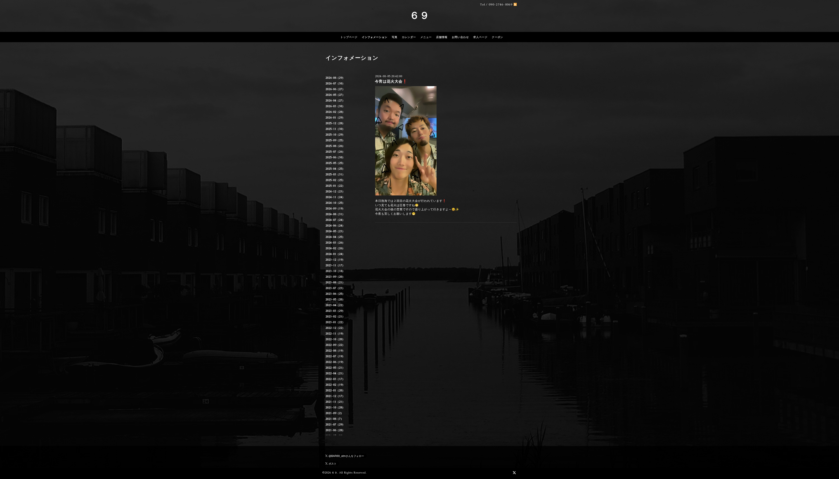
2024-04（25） (335, 237)
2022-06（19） (335, 362)
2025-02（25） (335, 180)
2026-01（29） (335, 117)
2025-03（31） (335, 174)
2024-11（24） (335, 197)
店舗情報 (441, 37)
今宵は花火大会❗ (391, 81)
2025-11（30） (335, 129)
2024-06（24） (335, 225)
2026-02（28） (335, 112)
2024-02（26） (335, 248)
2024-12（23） (335, 191)
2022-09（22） (335, 345)
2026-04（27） (335, 100)
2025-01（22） (335, 186)
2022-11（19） (335, 333)
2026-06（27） (335, 89)
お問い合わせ (460, 37)
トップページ (348, 37)
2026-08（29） (335, 78)
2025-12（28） (335, 123)
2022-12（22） (335, 328)
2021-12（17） (335, 396)
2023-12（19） (335, 259)
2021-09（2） (334, 413)
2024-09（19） (335, 208)
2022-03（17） (335, 379)
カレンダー (409, 37)
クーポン (497, 37)
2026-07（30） (335, 83)
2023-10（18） (335, 271)
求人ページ (480, 37)
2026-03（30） (335, 106)
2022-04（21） (335, 373)
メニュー (426, 37)
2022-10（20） (335, 339)
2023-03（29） (335, 311)
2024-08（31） (335, 214)
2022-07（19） (335, 356)
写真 (394, 37)
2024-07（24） (335, 220)
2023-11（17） (335, 265)
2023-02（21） (335, 316)
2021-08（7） (334, 419)
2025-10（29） (335, 134)
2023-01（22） (335, 322)
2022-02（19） (335, 385)
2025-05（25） (335, 163)
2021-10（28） (335, 407)
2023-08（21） (335, 282)
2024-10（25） (335, 203)
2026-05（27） (335, 95)
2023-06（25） (335, 294)
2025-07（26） (335, 151)
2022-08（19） (335, 350)
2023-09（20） (335, 277)
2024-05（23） (335, 231)
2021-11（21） (335, 402)
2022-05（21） (335, 367)
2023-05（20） (335, 299)
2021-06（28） (335, 430)
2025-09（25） (335, 140)
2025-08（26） (335, 146)
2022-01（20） (335, 390)
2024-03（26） (335, 242)
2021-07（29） (335, 424)
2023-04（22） (335, 305)
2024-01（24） (335, 254)
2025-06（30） (335, 157)
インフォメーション (374, 37)
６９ (419, 15)
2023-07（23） (335, 288)
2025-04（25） (335, 169)
